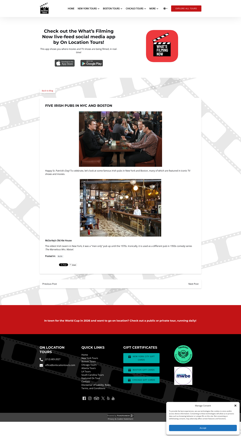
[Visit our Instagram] (89, 398)
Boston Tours (88, 361)
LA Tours (86, 371)
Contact (85, 381)
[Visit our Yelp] (108, 398)
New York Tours (89, 358)
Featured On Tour (90, 378)
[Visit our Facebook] (84, 398)
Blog (60, 256)
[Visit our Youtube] (113, 398)
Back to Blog (47, 90)
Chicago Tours (89, 364)
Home (71, 8)
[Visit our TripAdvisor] (96, 398)
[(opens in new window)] (183, 346)
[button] (235, 405)
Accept (203, 428)
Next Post (193, 283)
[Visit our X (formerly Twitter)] (103, 398)
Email (74, 265)
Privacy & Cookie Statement (120, 419)
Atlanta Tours (88, 368)
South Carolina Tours (92, 374)
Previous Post (49, 283)
